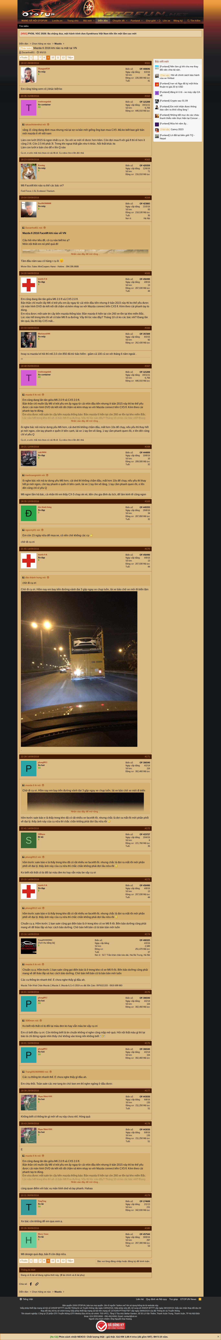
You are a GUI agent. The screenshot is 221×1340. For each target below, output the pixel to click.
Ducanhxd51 (28, 52)
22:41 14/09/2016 (30, 828)
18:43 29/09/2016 (30, 1123)
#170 (147, 548)
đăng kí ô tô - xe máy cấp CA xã (180, 94)
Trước (24, 57)
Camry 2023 (172, 129)
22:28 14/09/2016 (30, 756)
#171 (147, 756)
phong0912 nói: (33, 857)
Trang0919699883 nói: (37, 1071)
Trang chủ (72, 20)
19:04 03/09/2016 (30, 197)
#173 (147, 879)
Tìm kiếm (24, 26)
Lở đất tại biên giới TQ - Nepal (177, 137)
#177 (147, 1090)
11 (58, 57)
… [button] (35, 57)
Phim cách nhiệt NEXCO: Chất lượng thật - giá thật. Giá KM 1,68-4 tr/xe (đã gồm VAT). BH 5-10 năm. (113, 1336)
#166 (147, 328)
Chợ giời (151, 20)
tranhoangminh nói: (35, 475)
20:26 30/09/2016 (30, 1228)
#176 (147, 1043)
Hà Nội (147, 218)
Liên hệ (140, 1299)
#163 (147, 159)
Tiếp (69, 57)
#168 (147, 446)
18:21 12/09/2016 (30, 446)
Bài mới (87, 20)
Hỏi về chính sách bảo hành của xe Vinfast (179, 77)
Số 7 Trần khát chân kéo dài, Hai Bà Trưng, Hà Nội (126, 955)
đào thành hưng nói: (35, 577)
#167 (147, 366)
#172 (147, 828)
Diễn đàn (103, 20)
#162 (147, 96)
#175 (147, 992)
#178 (147, 1123)
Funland (135, 20)
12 (63, 57)
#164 (147, 197)
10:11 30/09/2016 (30, 1195)
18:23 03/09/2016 (30, 159)
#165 (147, 273)
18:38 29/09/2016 (30, 1090)
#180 (147, 1228)
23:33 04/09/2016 (30, 328)
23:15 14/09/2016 (30, 879)
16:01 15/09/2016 (30, 992)
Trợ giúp (173, 1299)
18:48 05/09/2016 (30, 366)
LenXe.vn (57, 20)
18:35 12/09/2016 (30, 501)
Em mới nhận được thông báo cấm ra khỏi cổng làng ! (178, 108)
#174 (147, 934)
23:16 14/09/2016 (30, 934)
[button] (93, 21)
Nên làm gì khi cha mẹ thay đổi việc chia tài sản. (179, 68)
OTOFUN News (188, 1299)
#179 (147, 1195)
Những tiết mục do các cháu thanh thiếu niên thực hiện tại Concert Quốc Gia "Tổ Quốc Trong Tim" (179, 117)
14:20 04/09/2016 (30, 273)
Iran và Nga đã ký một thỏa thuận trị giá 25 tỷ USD (179, 85)
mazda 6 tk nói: (33, 394)
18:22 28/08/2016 (30, 63)
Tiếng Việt (27, 1299)
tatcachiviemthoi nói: (35, 124)
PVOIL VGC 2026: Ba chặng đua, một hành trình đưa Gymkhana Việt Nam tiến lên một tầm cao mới (82, 33)
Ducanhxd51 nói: (34, 227)
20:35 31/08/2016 (30, 96)
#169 (147, 501)
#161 (147, 63)
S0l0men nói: (32, 1020)
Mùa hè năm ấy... (174, 123)
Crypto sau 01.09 (174, 100)
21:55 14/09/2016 (30, 548)
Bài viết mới (162, 61)
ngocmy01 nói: (32, 530)
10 (52, 57)
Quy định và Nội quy (156, 1299)
